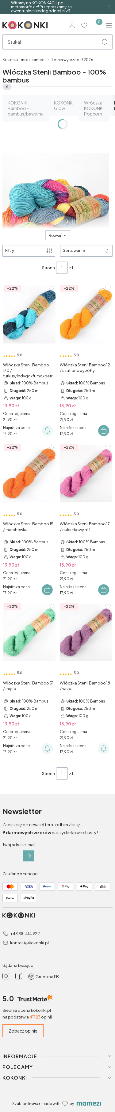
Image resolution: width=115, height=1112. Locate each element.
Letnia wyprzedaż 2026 (72, 59)
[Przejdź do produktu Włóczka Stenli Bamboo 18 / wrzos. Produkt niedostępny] (86, 633)
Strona (48, 267)
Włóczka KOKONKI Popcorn (94, 108)
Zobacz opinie (23, 1030)
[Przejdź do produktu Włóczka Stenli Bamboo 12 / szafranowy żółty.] (86, 315)
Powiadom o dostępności (47, 430)
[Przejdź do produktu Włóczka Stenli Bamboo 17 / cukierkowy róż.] (86, 474)
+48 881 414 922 (25, 933)
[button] (104, 41)
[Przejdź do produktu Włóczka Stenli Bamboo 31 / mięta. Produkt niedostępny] (29, 633)
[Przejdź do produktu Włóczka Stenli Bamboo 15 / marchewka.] (29, 474)
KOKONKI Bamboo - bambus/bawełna (26, 108)
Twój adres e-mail (18, 844)
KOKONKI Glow (64, 105)
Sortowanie (74, 250)
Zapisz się (28, 855)
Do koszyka (103, 430)
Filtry (9, 250)
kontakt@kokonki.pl (29, 942)
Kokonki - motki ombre (23, 59)
